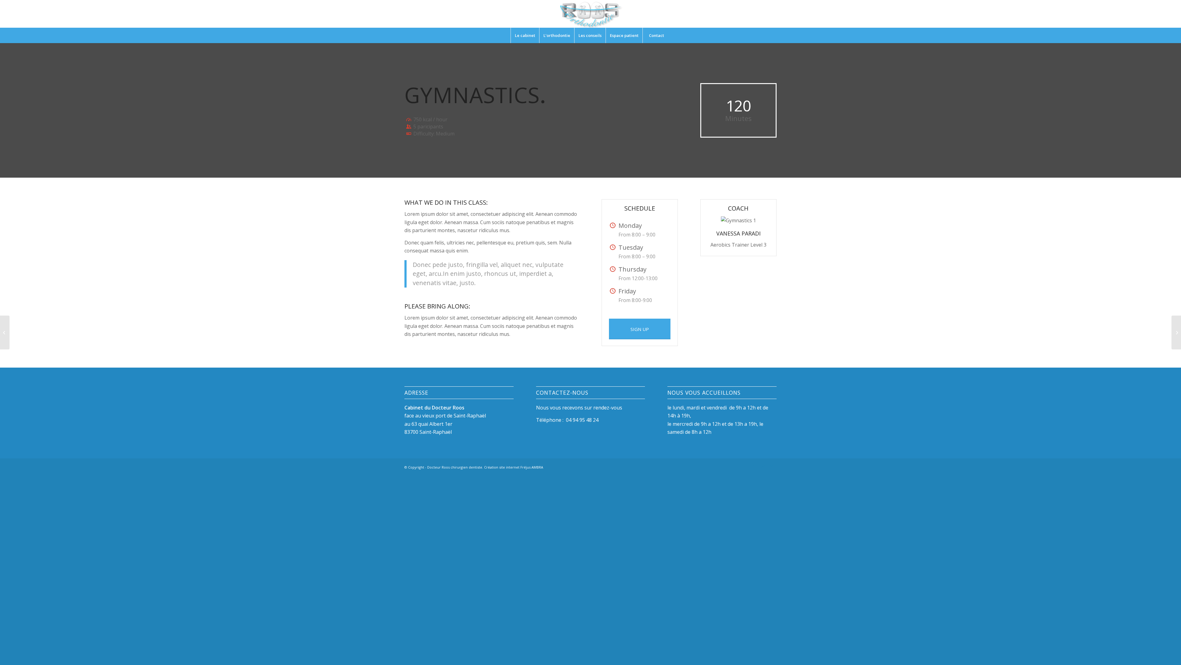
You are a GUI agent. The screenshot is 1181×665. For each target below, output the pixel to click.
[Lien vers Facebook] (753, 466)
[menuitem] (525, 35)
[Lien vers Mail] (772, 466)
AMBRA (537, 467)
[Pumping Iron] (5, 332)
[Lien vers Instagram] (762, 466)
